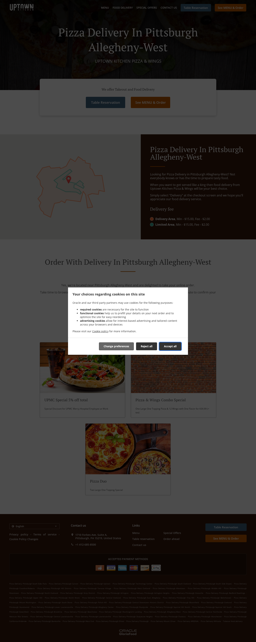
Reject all (146, 346)
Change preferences (116, 346)
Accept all (170, 346)
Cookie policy (100, 331)
